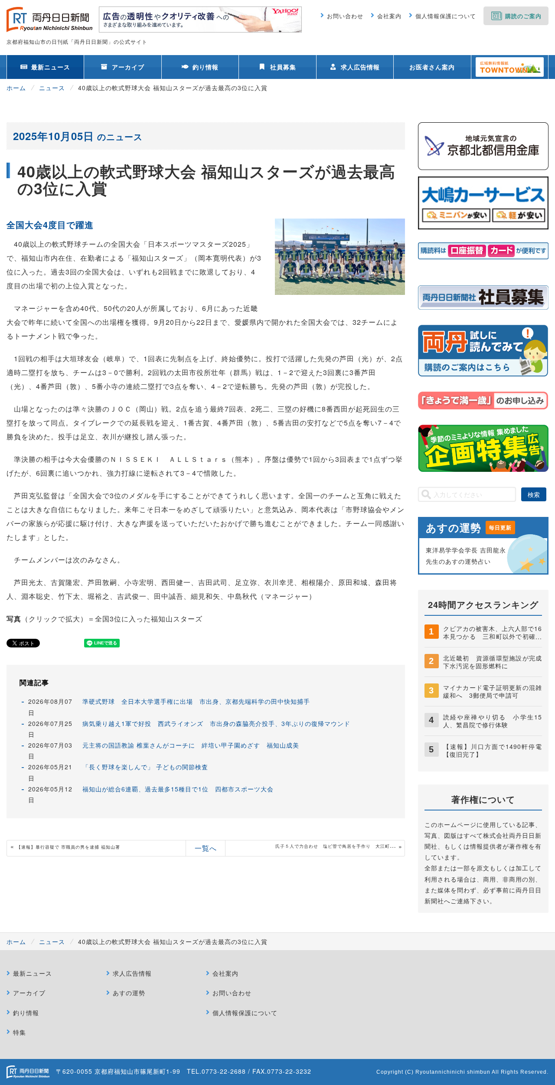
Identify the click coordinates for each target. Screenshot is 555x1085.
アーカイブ (128, 66)
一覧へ (206, 848)
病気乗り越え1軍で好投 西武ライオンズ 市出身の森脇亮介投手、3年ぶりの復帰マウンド (216, 723)
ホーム (16, 87)
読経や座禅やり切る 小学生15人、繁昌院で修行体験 (492, 720)
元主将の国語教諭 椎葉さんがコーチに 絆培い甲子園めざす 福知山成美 (190, 745)
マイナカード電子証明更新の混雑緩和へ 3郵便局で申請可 (492, 691)
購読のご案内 (523, 16)
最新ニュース (50, 66)
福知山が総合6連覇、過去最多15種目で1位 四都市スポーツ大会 (178, 788)
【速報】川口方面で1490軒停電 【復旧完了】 (495, 750)
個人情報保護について (445, 16)
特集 (19, 1032)
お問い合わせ (345, 16)
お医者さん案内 (432, 66)
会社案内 (389, 16)
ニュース (52, 87)
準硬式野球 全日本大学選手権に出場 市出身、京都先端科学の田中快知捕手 (196, 701)
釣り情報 (206, 66)
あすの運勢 (129, 992)
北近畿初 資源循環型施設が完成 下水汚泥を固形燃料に (495, 662)
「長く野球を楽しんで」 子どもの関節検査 (145, 766)
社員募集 (283, 66)
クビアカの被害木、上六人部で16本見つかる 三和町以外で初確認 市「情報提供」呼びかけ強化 (495, 636)
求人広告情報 (360, 66)
